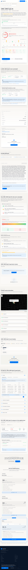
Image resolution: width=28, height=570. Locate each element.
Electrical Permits (15, 377)
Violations (8, 343)
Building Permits (4, 377)
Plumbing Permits (10, 377)
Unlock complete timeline (14, 362)
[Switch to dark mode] (18, 1)
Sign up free (5, 188)
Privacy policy (2, 558)
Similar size (10, 424)
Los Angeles (16, 558)
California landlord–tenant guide (14, 103)
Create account (14, 272)
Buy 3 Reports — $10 (14, 492)
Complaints (13, 343)
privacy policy (7, 566)
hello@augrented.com (4, 552)
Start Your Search (14, 539)
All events (3, 343)
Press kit (2, 557)
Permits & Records (24, 343)
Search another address (11, 461)
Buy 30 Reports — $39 (14, 515)
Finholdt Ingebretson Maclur (6, 131)
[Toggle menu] (26, 1)
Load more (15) (4, 331)
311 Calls (18, 343)
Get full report (18, 461)
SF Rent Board (17, 83)
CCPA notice (12, 566)
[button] (18, 299)
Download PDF (5, 60)
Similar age (4, 424)
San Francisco (16, 557)
